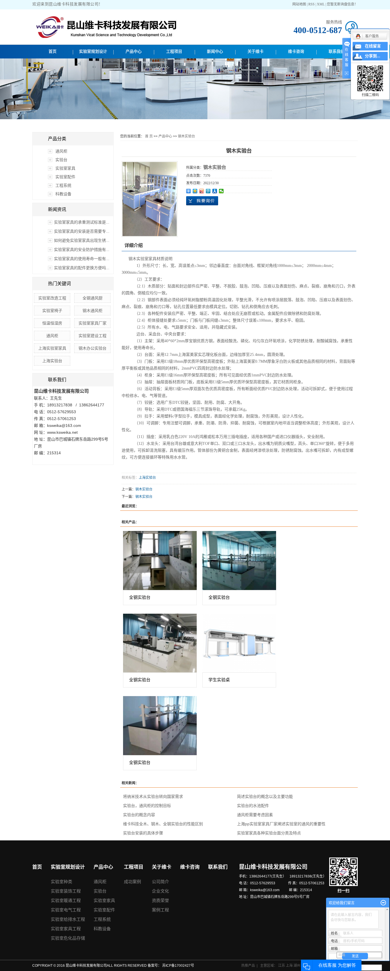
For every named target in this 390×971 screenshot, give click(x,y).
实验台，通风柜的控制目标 (147, 805)
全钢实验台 (139, 597)
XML (321, 4)
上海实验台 (52, 360)
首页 (53, 51)
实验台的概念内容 (139, 814)
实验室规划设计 (93, 51)
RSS (311, 4)
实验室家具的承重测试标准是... (81, 222)
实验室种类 (61, 881)
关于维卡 (256, 51)
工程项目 (174, 51)
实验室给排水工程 (68, 919)
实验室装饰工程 (66, 891)
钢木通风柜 (92, 310)
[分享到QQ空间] (195, 191)
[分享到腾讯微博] (208, 191)
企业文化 (160, 891)
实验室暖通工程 (66, 900)
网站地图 (299, 4)
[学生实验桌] (239, 643)
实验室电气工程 (66, 909)
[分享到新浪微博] (201, 191)
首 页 (149, 136)
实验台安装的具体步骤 (143, 833)
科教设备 (63, 194)
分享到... (372, 56)
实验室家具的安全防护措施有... (81, 249)
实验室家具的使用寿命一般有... (81, 258)
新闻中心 (215, 51)
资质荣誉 (160, 900)
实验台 (61, 159)
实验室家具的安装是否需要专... (81, 231)
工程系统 (63, 185)
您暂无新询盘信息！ (342, 4)
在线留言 (373, 46)
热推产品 (248, 966)
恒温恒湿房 (52, 323)
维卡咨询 (296, 51)
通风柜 (61, 151)
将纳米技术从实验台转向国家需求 (153, 796)
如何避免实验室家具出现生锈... (81, 240)
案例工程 (160, 909)
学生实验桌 (219, 679)
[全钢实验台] (160, 560)
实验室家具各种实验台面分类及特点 (269, 833)
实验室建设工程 (92, 335)
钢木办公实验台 (92, 348)
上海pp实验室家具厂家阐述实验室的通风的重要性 (281, 824)
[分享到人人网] (214, 191)
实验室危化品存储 (68, 938)
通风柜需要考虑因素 (255, 814)
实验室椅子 (52, 310)
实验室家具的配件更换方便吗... (81, 267)
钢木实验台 (186, 136)
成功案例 (132, 881)
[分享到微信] (221, 191)
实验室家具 (65, 168)
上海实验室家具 (52, 348)
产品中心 (134, 51)
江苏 (282, 966)
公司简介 (160, 881)
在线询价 (202, 200)
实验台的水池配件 (253, 805)
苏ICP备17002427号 (178, 966)
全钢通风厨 (92, 298)
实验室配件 (65, 177)
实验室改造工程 (52, 298)
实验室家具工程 (66, 928)
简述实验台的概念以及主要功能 (265, 796)
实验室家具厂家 (92, 323)
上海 (289, 966)
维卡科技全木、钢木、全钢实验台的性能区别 (163, 824)
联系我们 (337, 51)
